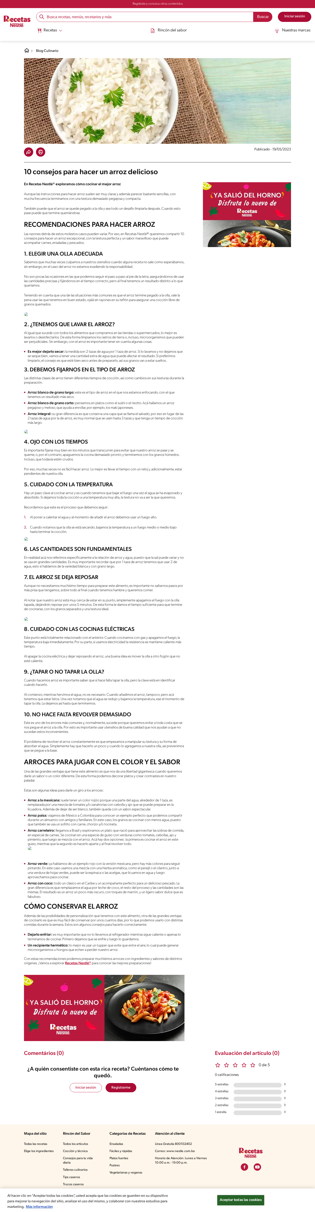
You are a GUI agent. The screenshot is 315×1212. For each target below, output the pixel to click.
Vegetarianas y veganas (126, 1172)
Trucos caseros (73, 1184)
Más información (39, 1207)
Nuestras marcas (296, 30)
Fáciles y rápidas (121, 1151)
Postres (115, 1165)
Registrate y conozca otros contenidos (158, 4)
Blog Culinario (47, 51)
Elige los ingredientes (39, 1151)
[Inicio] (17, 21)
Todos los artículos (75, 1144)
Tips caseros (71, 1177)
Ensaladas (116, 1144)
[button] (28, 152)
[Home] (27, 52)
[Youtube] (257, 1167)
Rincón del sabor (172, 30)
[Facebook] (244, 1167)
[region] (157, 1200)
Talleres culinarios (75, 1170)
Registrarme (121, 1088)
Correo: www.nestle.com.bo (175, 1151)
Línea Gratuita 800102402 (173, 1144)
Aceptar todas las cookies (241, 1200)
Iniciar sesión (85, 1088)
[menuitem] (49, 32)
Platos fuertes (119, 1158)
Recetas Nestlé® (78, 963)
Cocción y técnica (75, 1151)
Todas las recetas (35, 1144)
